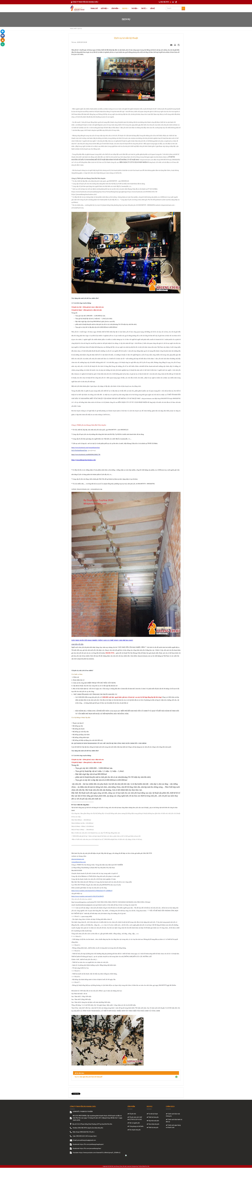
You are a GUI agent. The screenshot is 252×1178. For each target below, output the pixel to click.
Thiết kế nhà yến (154, 1117)
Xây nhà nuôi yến (154, 1121)
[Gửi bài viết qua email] (171, 45)
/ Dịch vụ (79, 28)
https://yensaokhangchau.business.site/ (83, 460)
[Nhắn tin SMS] (2, 40)
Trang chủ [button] (94, 8)
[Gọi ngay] (2, 44)
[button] (176, 1077)
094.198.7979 (164, 2)
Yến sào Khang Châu (117, 1166)
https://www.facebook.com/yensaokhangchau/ (85, 447)
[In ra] (175, 45)
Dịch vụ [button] (124, 8)
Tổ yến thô (132, 1114)
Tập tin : (88, 1077)
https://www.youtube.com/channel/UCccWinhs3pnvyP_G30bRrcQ (99, 1152)
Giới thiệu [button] (104, 8)
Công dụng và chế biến (136, 1126)
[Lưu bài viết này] (179, 45)
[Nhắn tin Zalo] (2, 31)
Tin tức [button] (143, 8)
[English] (173, 2)
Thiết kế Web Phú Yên (143, 1166)
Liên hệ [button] (152, 8)
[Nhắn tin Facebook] (2, 36)
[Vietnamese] (170, 2)
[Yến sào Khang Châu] (77, 8)
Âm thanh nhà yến (135, 1130)
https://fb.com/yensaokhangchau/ (90, 1148)
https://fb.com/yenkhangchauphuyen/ (92, 1144)
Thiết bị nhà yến (153, 1127)
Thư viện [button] (134, 8)
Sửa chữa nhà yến (154, 1124)
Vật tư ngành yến (134, 1123)
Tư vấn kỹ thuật (153, 1114)
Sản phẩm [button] (114, 8)
